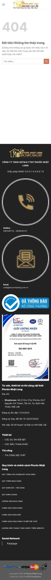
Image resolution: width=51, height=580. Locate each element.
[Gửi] (46, 61)
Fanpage (12, 543)
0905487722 (8, 231)
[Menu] (3, 4)
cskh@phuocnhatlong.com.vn (15, 287)
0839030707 (21, 231)
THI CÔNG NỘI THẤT (15, 455)
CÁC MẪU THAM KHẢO (16, 444)
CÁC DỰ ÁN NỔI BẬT (15, 439)
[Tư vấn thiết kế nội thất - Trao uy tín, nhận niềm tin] (25, 4)
